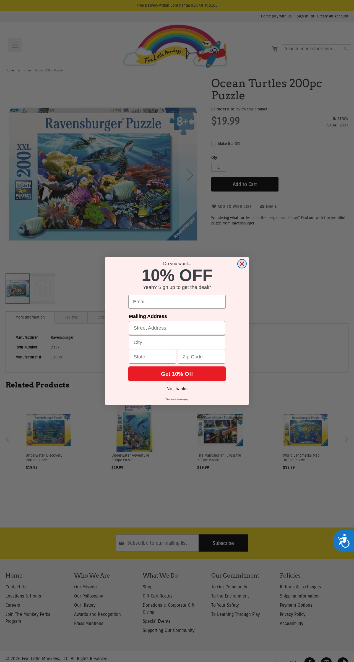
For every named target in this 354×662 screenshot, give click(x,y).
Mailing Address (148, 316)
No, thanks (177, 388)
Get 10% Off (177, 374)
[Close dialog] (242, 263)
